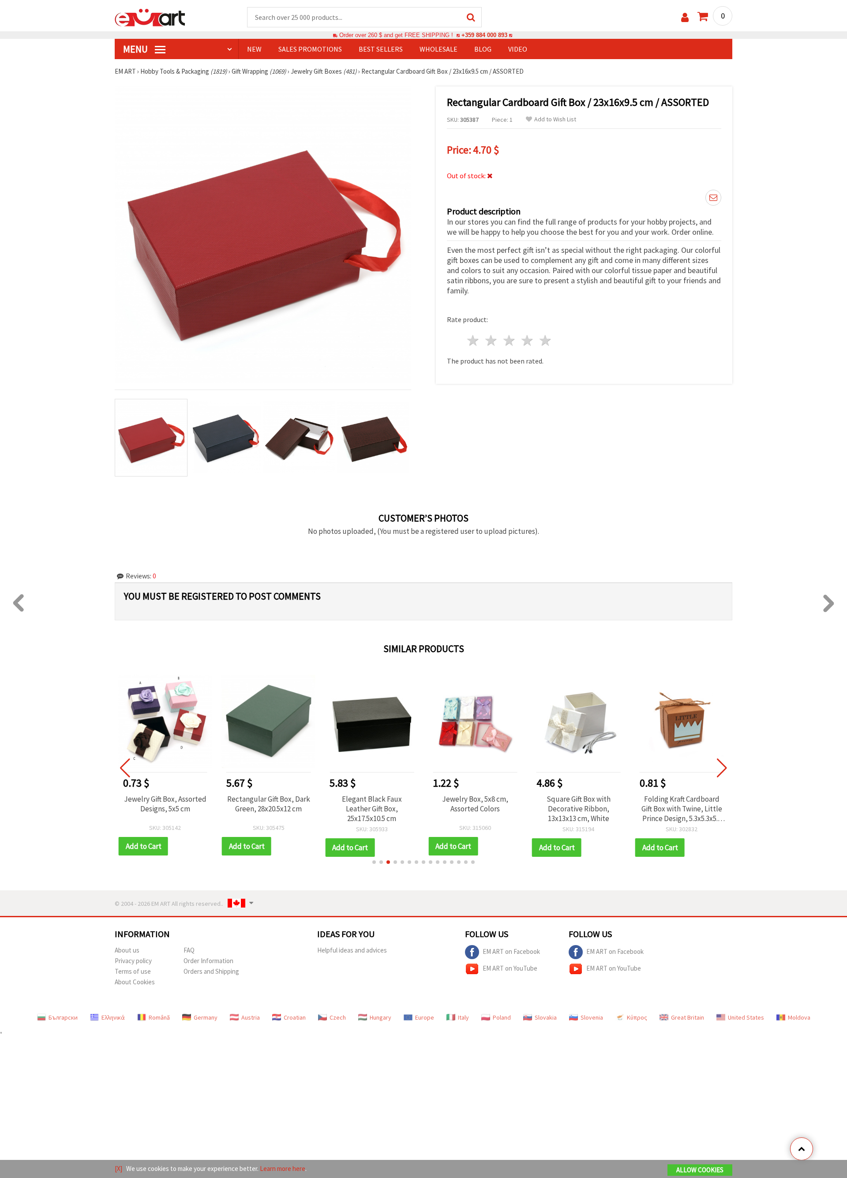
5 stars (545, 340)
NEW (254, 49)
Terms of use (133, 971)
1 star (474, 340)
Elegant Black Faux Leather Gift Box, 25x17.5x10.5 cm (372, 808)
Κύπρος (637, 1017)
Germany (205, 1017)
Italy (463, 1017)
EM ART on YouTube (510, 968)
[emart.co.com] (150, 17)
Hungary (380, 1017)
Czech (338, 1017)
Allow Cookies (699, 1170)
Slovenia (592, 1017)
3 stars (510, 340)
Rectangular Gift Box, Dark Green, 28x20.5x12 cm (268, 804)
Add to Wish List (555, 119)
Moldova (799, 1017)
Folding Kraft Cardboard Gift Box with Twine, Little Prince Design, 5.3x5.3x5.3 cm (681, 808)
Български (63, 1017)
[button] (374, 862)
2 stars (492, 340)
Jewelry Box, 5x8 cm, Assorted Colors (475, 804)
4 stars (527, 340)
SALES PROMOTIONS (310, 49)
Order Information (208, 961)
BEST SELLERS (381, 49)
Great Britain (687, 1017)
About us (127, 950)
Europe (424, 1017)
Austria (250, 1017)
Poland (502, 1017)
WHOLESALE (438, 49)
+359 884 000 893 (484, 35)
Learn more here (282, 1168)
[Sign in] (685, 17)
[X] (118, 1168)
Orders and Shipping (211, 971)
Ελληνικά (113, 1017)
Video (517, 49)
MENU (136, 49)
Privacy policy (133, 961)
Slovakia (546, 1017)
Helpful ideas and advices (352, 950)
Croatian (295, 1017)
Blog (482, 49)
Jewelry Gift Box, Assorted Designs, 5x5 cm (165, 804)
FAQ (189, 950)
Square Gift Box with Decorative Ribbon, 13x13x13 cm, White (579, 808)
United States (746, 1017)
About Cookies (135, 982)
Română (159, 1017)
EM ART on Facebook (511, 951)
